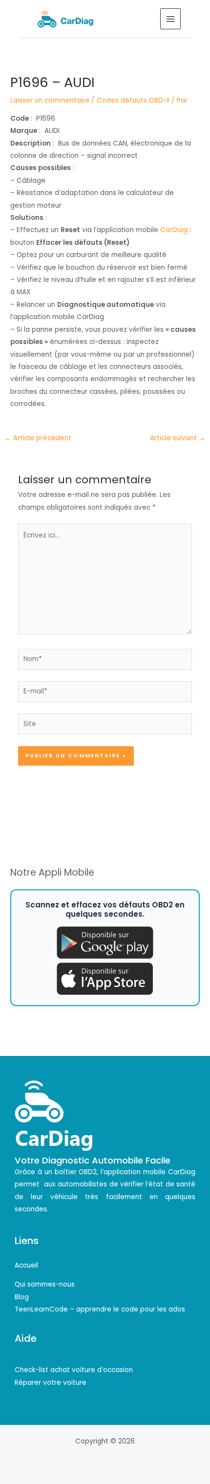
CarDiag (174, 230)
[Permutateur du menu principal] (170, 18)
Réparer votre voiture (50, 1382)
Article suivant (178, 438)
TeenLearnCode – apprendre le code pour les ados (100, 1309)
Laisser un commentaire (49, 100)
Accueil (26, 1265)
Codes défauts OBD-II (133, 100)
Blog (22, 1297)
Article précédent (37, 438)
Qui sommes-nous (45, 1284)
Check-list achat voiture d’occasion (74, 1370)
